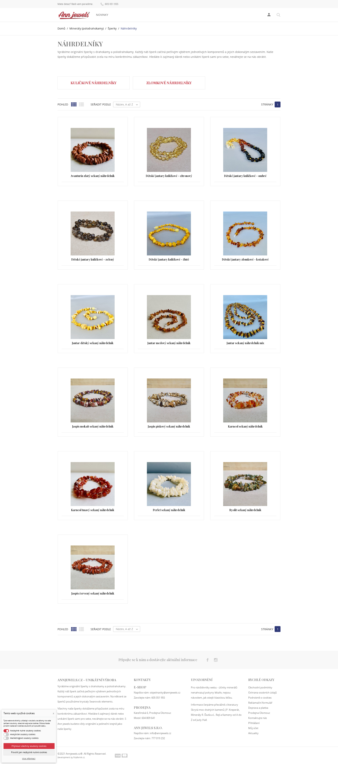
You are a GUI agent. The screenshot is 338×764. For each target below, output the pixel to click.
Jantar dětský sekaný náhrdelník (92, 343)
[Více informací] (169, 636)
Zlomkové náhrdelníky (169, 82)
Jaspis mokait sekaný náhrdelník (92, 426)
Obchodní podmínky (260, 687)
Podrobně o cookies (259, 697)
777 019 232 (158, 738)
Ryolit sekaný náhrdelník (245, 510)
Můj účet (253, 728)
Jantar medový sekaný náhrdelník (169, 343)
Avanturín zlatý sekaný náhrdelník (93, 176)
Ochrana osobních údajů (262, 692)
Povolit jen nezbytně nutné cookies (29, 752)
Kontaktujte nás (257, 718)
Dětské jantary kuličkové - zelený (92, 259)
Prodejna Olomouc (259, 713)
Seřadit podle (101, 104)
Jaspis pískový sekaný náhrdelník (169, 426)
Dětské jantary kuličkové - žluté (169, 259)
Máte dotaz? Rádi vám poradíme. (75, 4)
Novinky (102, 15)
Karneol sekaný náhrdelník (245, 426)
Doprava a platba (258, 708)
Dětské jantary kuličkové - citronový (169, 176)
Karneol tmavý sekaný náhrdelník (92, 510)
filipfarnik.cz (79, 757)
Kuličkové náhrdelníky (94, 82)
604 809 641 (148, 718)
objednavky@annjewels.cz (165, 692)
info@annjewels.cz (160, 733)
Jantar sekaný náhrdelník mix (245, 343)
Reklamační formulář (260, 702)
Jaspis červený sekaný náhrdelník (92, 593)
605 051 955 (111, 4)
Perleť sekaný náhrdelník (169, 510)
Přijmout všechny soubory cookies (29, 745)
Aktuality (253, 733)
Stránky (267, 104)
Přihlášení (254, 723)
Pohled (63, 104)
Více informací (28, 758)
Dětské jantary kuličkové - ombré (245, 176)
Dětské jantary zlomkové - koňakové (245, 259)
